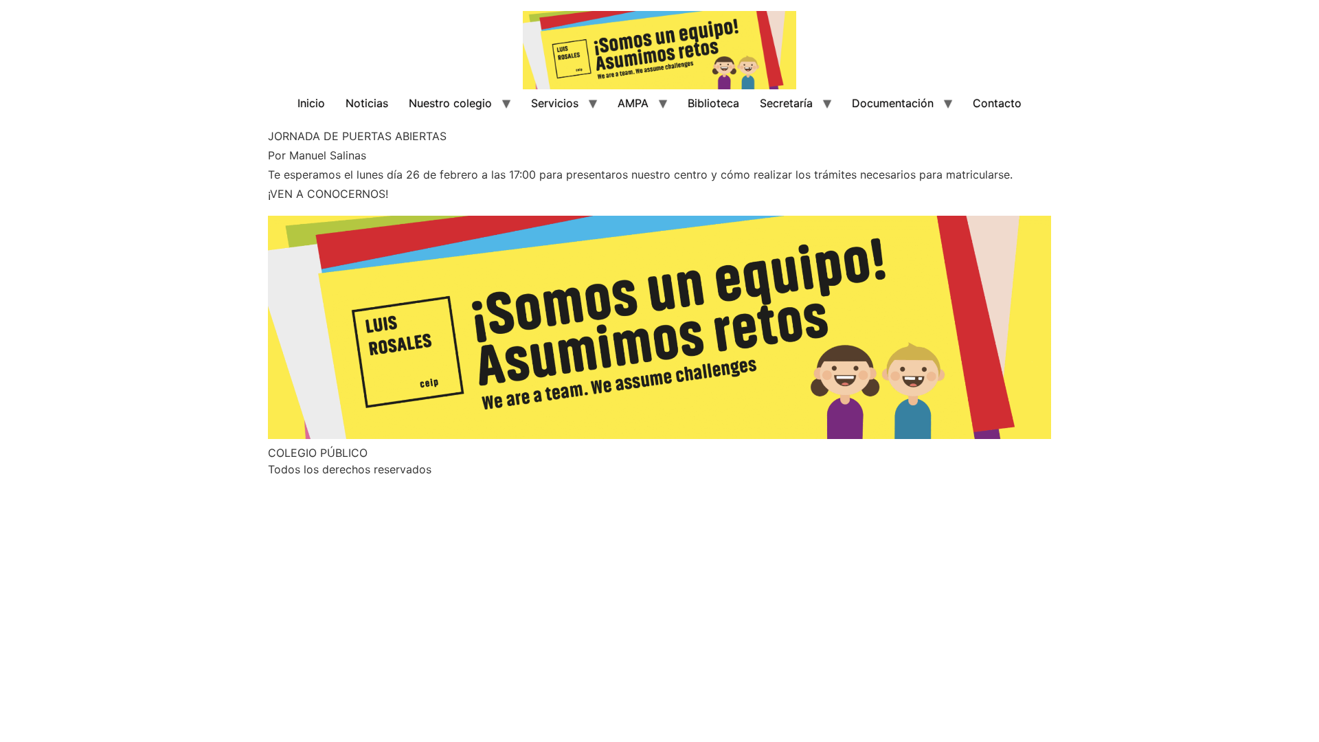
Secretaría (786, 103)
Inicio (311, 103)
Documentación (893, 103)
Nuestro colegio (450, 103)
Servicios (554, 103)
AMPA (633, 103)
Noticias (367, 103)
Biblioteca (713, 103)
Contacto (997, 103)
